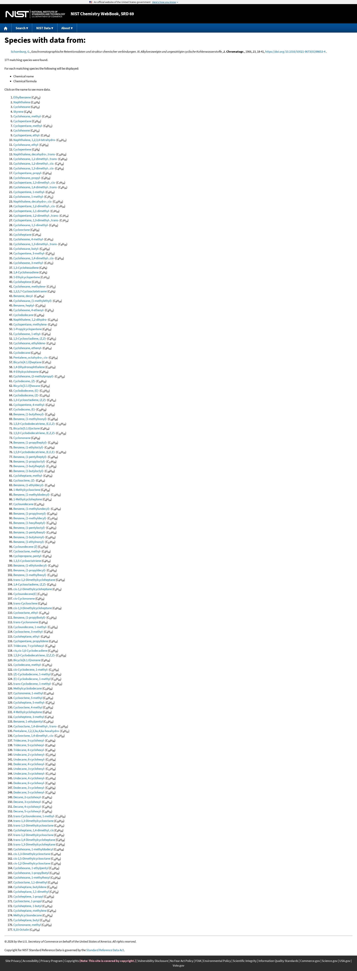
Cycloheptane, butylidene (29, 887)
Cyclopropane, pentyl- (27, 556)
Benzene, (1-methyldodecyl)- (31, 494)
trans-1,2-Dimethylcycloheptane (34, 580)
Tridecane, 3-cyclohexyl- (29, 740)
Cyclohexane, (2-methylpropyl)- (33, 376)
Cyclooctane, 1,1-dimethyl (30, 882)
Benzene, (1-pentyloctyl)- (29, 528)
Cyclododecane (23, 315)
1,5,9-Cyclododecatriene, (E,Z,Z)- (34, 433)
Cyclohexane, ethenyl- (27, 348)
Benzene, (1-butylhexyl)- (28, 414)
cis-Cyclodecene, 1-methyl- (30, 669)
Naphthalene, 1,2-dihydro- (30, 319)
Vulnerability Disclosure (153, 961)
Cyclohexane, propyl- (27, 178)
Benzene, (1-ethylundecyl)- (30, 565)
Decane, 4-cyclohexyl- (27, 807)
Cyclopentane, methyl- (28, 126)
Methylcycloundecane (27, 915)
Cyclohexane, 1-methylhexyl (31, 877)
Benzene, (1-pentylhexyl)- (29, 532)
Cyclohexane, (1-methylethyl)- (32, 301)
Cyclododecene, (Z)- (26, 395)
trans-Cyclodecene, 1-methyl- (32, 684)
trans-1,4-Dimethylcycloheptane (34, 840)
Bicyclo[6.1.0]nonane (27, 660)
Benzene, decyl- (23, 296)
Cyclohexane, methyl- (27, 116)
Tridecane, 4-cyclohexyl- (29, 750)
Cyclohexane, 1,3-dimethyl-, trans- (35, 244)
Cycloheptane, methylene (29, 911)
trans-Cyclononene (25, 622)
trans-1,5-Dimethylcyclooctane (33, 825)
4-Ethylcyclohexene (26, 372)
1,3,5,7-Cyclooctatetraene (30, 291)
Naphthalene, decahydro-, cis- (32, 201)
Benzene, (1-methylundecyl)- (31, 509)
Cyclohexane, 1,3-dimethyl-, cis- (33, 168)
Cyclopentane (22, 121)
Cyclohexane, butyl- (26, 249)
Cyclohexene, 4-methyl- (28, 239)
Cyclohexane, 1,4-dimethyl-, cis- (33, 258)
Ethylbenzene (22, 97)
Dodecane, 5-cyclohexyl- (29, 792)
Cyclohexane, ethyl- (26, 145)
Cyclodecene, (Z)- (24, 381)
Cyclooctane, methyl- (27, 551)
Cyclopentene (22, 149)
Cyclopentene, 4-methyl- (29, 405)
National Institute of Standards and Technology (35, 14)
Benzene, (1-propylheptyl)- (30, 442)
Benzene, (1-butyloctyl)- (28, 471)
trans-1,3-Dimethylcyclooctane (33, 821)
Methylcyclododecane (27, 688)
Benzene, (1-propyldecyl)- (29, 570)
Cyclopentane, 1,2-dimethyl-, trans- (36, 216)
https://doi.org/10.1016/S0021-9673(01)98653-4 (295, 51)
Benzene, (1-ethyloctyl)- (28, 447)
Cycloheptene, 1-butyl (27, 906)
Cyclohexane (21, 107)
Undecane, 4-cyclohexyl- (29, 778)
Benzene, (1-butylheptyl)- (29, 466)
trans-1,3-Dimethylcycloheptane (34, 844)
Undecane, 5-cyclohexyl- (29, 773)
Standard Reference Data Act (105, 950)
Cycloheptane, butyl (26, 920)
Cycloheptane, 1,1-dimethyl (31, 892)
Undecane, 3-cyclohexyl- (29, 769)
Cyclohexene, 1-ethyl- (27, 334)
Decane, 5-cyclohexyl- (27, 811)
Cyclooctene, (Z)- (24, 480)
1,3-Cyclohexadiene (26, 268)
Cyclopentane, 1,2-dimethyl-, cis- (34, 206)
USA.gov (344, 961)
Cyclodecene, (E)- (24, 409)
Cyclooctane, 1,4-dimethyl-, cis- (33, 736)
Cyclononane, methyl (27, 925)
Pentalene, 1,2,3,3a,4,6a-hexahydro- (36, 731)
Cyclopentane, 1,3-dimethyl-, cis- (34, 182)
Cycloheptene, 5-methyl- (29, 702)
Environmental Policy (217, 961)
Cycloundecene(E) (25, 594)
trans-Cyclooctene (25, 603)
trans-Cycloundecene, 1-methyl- (34, 816)
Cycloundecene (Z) (25, 547)
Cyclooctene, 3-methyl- (28, 632)
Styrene (18, 112)
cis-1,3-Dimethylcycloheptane (32, 608)
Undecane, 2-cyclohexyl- (29, 754)
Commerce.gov (310, 961)
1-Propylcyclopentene (27, 329)
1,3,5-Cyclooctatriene (27, 561)
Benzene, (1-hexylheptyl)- (29, 523)
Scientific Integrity (245, 961)
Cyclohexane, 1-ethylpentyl (31, 868)
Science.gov (329, 961)
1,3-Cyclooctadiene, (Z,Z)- (29, 400)
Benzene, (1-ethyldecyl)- (28, 485)
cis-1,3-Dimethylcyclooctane (31, 854)
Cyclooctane (21, 230)
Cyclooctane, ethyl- (25, 613)
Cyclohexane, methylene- (29, 286)
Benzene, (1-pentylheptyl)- (30, 457)
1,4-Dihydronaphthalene (29, 367)
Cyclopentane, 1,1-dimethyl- (31, 211)
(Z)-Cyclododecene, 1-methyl (32, 674)
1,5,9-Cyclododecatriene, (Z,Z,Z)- (34, 655)
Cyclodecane (21, 353)
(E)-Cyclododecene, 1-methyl (32, 679)
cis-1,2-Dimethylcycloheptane (32, 589)
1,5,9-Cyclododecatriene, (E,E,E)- (34, 452)
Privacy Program (52, 961)
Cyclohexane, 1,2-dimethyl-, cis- (33, 163)
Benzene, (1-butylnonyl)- (29, 537)
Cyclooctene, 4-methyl (27, 707)
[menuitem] (6, 28)
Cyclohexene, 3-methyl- (28, 263)
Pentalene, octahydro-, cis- (30, 357)
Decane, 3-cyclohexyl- (27, 802)
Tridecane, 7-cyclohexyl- (29, 646)
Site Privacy (13, 961)
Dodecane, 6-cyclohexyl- (29, 783)
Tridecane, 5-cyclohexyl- (29, 745)
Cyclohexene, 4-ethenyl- (28, 310)
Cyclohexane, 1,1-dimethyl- (31, 225)
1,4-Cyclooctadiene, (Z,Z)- (29, 584)
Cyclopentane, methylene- (30, 324)
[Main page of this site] (6, 28)
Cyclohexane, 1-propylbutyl (31, 873)
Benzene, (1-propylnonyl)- (29, 513)
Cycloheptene (22, 282)
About (65, 28)
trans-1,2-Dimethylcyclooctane (33, 835)
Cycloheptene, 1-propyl (28, 896)
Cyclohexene (21, 130)
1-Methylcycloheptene (27, 499)
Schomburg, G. (20, 51)
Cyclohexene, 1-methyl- (28, 197)
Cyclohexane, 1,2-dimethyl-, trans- (35, 159)
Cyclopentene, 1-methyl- (29, 192)
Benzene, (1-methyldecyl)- (30, 518)
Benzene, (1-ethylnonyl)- (29, 542)
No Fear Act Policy (181, 961)
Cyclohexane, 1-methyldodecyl (33, 849)
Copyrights (72, 961)
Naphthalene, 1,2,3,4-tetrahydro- (34, 140)
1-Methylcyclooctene (26, 490)
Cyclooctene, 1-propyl (27, 901)
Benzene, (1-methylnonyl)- (30, 419)
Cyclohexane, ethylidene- (29, 343)
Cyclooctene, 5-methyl (27, 698)
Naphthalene (21, 102)
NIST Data (43, 28)
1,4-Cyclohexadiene (26, 272)
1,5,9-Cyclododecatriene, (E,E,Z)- (34, 424)
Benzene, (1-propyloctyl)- (29, 461)
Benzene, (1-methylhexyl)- (30, 575)
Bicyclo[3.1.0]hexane (26, 386)
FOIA (198, 961)
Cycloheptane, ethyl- (26, 636)
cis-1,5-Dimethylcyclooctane (31, 858)
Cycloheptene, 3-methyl (28, 717)
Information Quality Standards (278, 961)
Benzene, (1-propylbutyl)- (29, 617)
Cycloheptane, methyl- (28, 476)
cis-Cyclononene (24, 598)
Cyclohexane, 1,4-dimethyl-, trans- (35, 187)
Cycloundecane (23, 504)
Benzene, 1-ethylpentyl (28, 721)
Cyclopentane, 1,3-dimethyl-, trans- (36, 220)
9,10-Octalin (21, 929)
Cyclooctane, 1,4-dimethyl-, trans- (35, 726)
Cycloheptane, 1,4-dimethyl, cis (33, 830)
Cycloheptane (22, 234)
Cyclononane (21, 438)
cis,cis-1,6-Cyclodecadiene (30, 651)
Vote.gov (178, 965)
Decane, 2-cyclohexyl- (27, 797)
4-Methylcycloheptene (27, 712)
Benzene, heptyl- (24, 305)
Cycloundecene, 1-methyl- (30, 627)
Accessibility (31, 961)
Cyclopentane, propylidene (30, 641)
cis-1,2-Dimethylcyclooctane (31, 863)
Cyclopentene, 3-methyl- (29, 253)
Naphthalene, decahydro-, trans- (34, 154)
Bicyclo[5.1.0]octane (26, 428)
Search (20, 28)
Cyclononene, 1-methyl (28, 693)
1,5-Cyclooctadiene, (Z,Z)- (29, 338)
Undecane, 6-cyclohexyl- (29, 759)
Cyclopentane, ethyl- (26, 135)
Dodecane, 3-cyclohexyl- (29, 788)
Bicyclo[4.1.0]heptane (27, 362)
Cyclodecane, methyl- (27, 665)
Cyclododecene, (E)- (26, 391)
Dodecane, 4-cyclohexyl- (29, 764)
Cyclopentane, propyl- (27, 173)
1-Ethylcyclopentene (26, 277)
